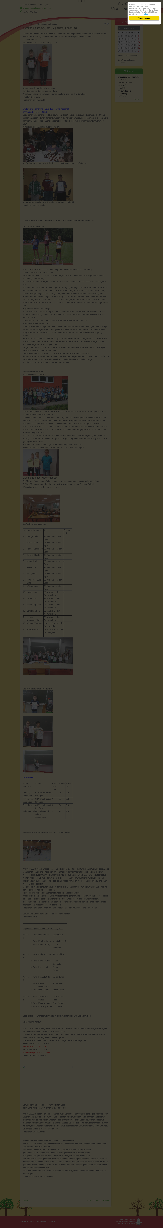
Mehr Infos (143, 13)
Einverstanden (144, 18)
